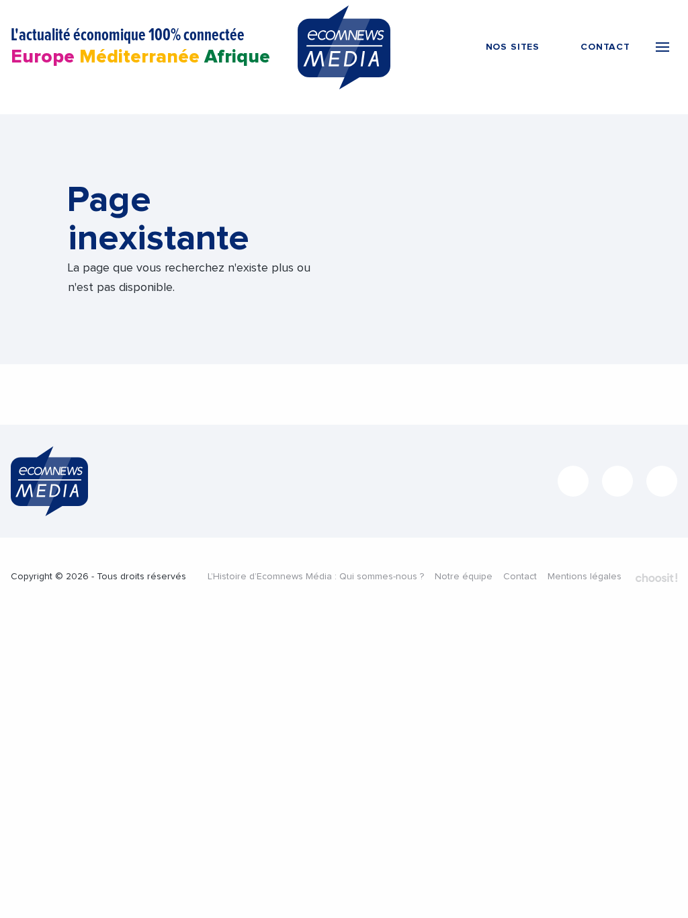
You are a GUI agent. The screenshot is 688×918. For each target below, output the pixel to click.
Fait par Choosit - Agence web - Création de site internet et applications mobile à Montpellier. (656, 578)
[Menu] (662, 47)
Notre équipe (463, 576)
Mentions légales (584, 576)
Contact (520, 576)
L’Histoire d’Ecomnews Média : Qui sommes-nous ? (316, 576)
